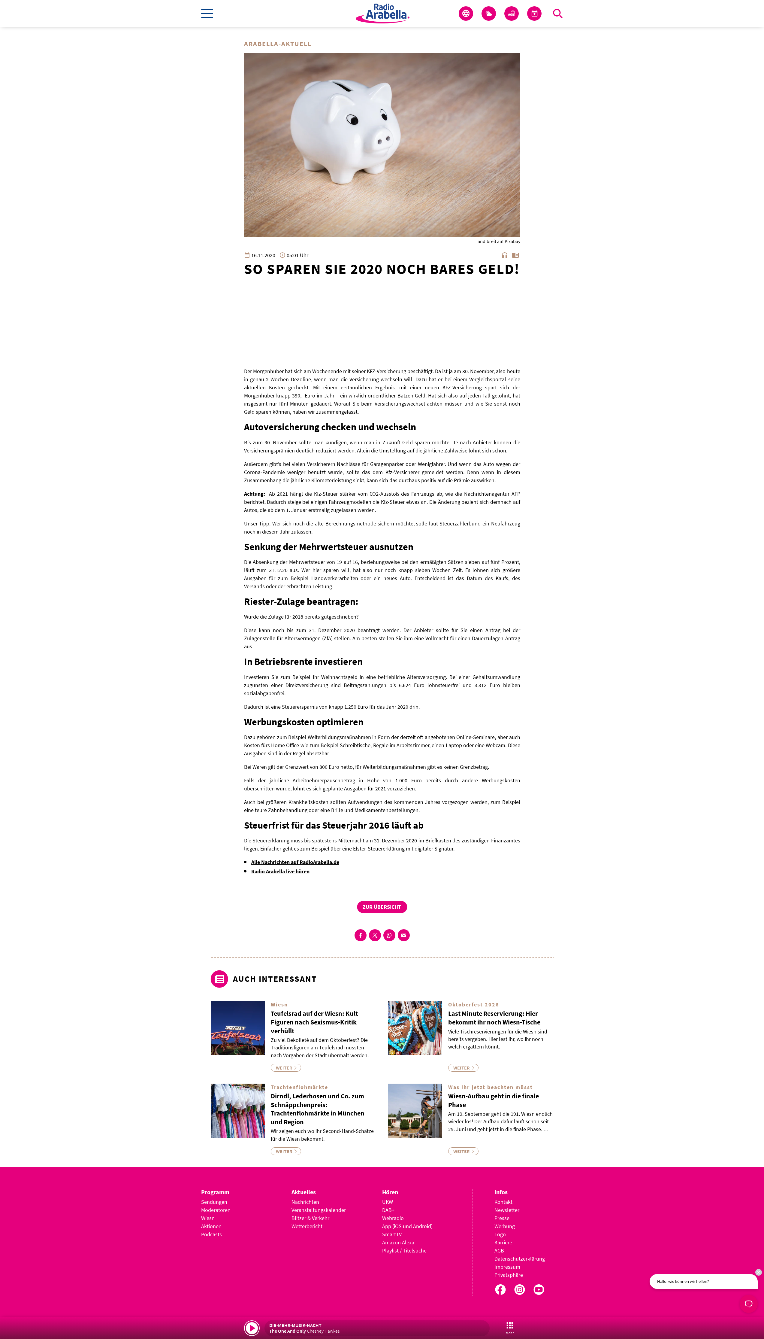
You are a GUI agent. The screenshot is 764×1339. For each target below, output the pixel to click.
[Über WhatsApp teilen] (389, 935)
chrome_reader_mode (515, 255)
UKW (387, 1201)
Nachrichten (305, 1201)
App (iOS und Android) (407, 1226)
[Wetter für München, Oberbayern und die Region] (489, 13)
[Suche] (557, 13)
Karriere (503, 1242)
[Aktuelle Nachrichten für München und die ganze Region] (466, 13)
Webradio (393, 1218)
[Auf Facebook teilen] (361, 935)
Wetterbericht (306, 1226)
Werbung (504, 1226)
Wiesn (208, 1218)
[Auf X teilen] (375, 935)
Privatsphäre (508, 1274)
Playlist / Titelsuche (404, 1250)
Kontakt (503, 1201)
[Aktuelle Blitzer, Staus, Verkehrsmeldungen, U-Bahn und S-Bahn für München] (511, 13)
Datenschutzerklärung (519, 1258)
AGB (499, 1250)
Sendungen (214, 1201)
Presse (501, 1218)
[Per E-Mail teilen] (404, 935)
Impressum (507, 1266)
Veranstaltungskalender (318, 1210)
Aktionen (211, 1226)
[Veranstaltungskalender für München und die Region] (534, 13)
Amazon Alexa (398, 1242)
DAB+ (388, 1210)
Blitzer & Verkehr (310, 1218)
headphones (504, 255)
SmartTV (392, 1234)
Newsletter (506, 1210)
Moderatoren (216, 1210)
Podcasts (211, 1234)
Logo (500, 1234)
